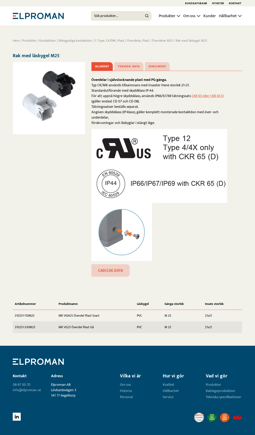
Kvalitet (168, 385)
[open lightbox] (49, 98)
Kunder (209, 16)
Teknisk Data (129, 66)
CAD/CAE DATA (110, 270)
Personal (126, 397)
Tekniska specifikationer (223, 397)
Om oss (189, 16)
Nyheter (218, 3)
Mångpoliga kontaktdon (75, 40)
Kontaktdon (47, 40)
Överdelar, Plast (138, 40)
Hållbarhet (228, 16)
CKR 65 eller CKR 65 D (208, 96)
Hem (16, 40)
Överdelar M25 (162, 40)
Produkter (167, 16)
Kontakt (235, 3)
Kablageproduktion (220, 391)
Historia (126, 391)
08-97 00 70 (21, 385)
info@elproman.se (27, 390)
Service (168, 397)
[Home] (38, 16)
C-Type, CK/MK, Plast (109, 40)
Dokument (157, 66)
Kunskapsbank (196, 3)
